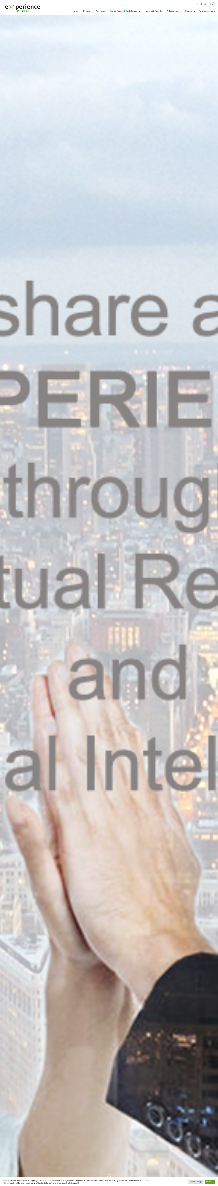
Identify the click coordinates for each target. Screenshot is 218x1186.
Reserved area (207, 10)
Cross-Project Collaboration (125, 10)
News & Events (153, 10)
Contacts (189, 10)
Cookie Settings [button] (196, 1181)
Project (87, 10)
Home (75, 10)
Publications (173, 10)
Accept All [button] (209, 1181)
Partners (100, 10)
